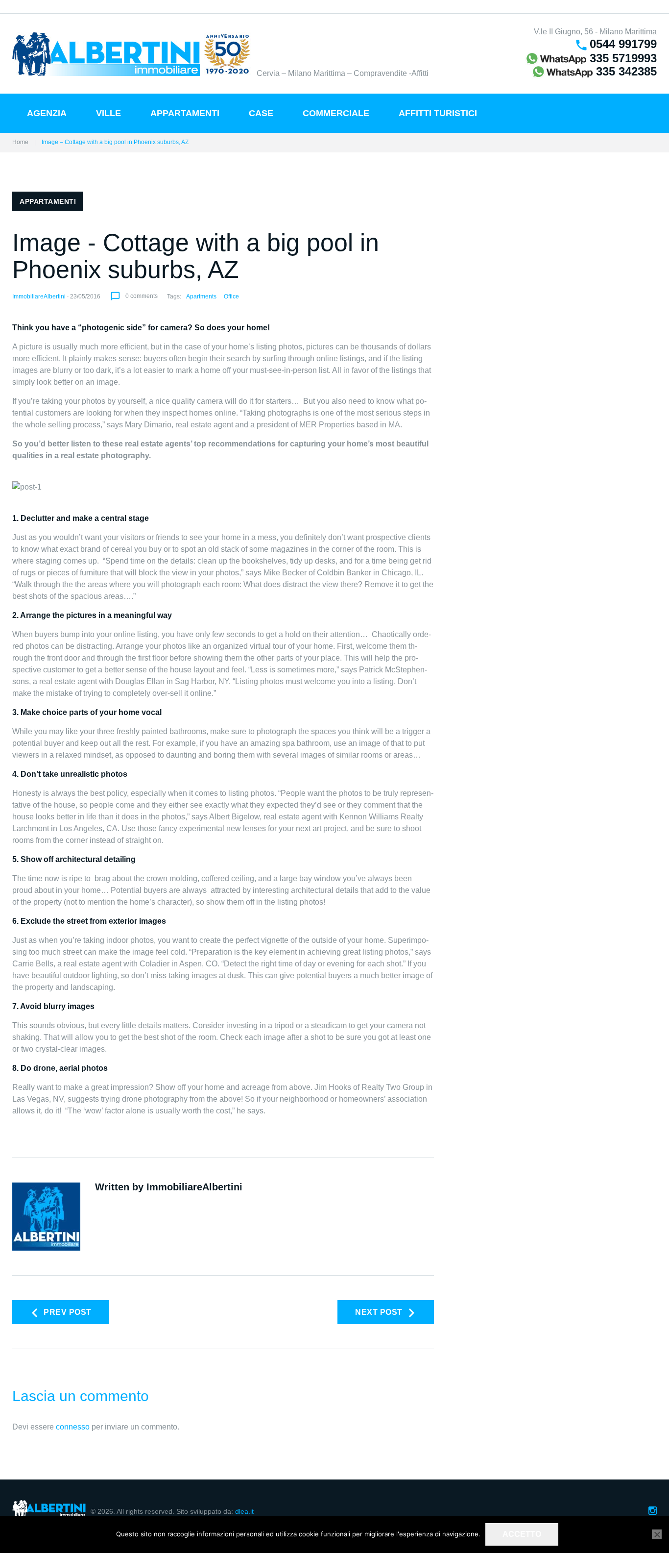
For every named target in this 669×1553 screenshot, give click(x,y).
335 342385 (625, 71)
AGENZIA (47, 113)
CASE (261, 113)
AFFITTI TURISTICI (438, 113)
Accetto (521, 1534)
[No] (657, 1534)
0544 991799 (623, 43)
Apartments (201, 296)
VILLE (108, 113)
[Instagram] (652, 1511)
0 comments (134, 296)
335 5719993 (621, 58)
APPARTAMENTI (184, 113)
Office (231, 296)
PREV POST (68, 1312)
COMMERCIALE (336, 113)
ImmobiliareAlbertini (39, 296)
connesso (73, 1427)
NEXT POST (379, 1312)
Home (20, 142)
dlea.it (244, 1511)
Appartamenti (48, 201)
